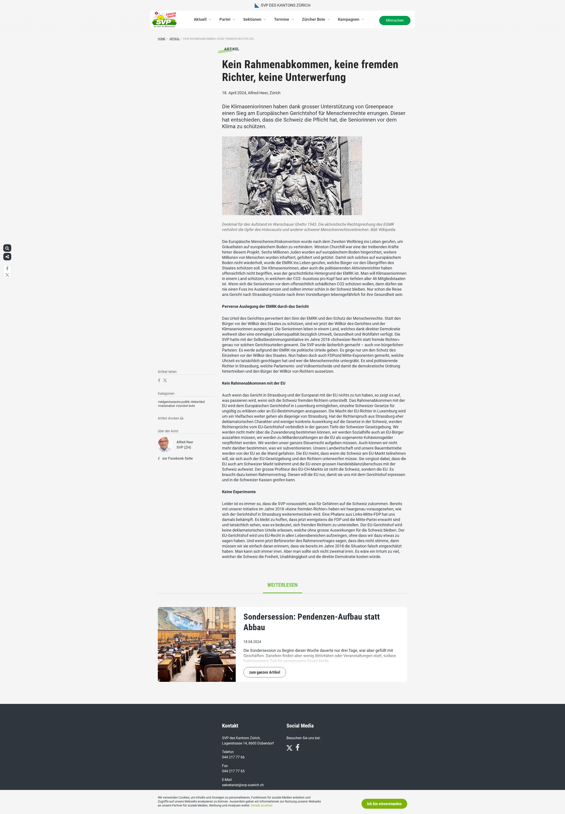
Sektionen (252, 19)
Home (161, 38)
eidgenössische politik (175, 402)
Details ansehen (262, 805)
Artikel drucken (169, 418)
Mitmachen (395, 20)
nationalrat (167, 406)
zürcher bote (186, 406)
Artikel (175, 38)
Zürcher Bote (313, 19)
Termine (281, 19)
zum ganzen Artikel (264, 672)
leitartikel (198, 402)
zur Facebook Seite (177, 458)
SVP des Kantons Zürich (285, 5)
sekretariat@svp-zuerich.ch (243, 785)
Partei (224, 19)
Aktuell (200, 19)
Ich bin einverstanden (384, 803)
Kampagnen (348, 19)
